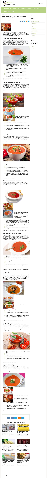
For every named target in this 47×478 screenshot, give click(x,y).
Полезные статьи (7, 11)
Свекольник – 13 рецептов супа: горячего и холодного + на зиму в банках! (23, 446)
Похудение (14, 8)
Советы (33, 35)
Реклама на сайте (40, 3)
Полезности (34, 30)
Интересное (34, 23)
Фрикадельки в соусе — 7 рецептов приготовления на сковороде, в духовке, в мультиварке (23, 461)
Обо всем (29, 8)
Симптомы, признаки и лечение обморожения (7, 431)
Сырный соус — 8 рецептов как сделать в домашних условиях (8, 461)
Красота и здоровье (7, 8)
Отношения (34, 28)
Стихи (13, 11)
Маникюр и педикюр (22, 8)
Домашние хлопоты (35, 8)
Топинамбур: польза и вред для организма (22, 432)
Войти (33, 46)
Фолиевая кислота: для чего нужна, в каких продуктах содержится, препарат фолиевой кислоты (8, 447)
